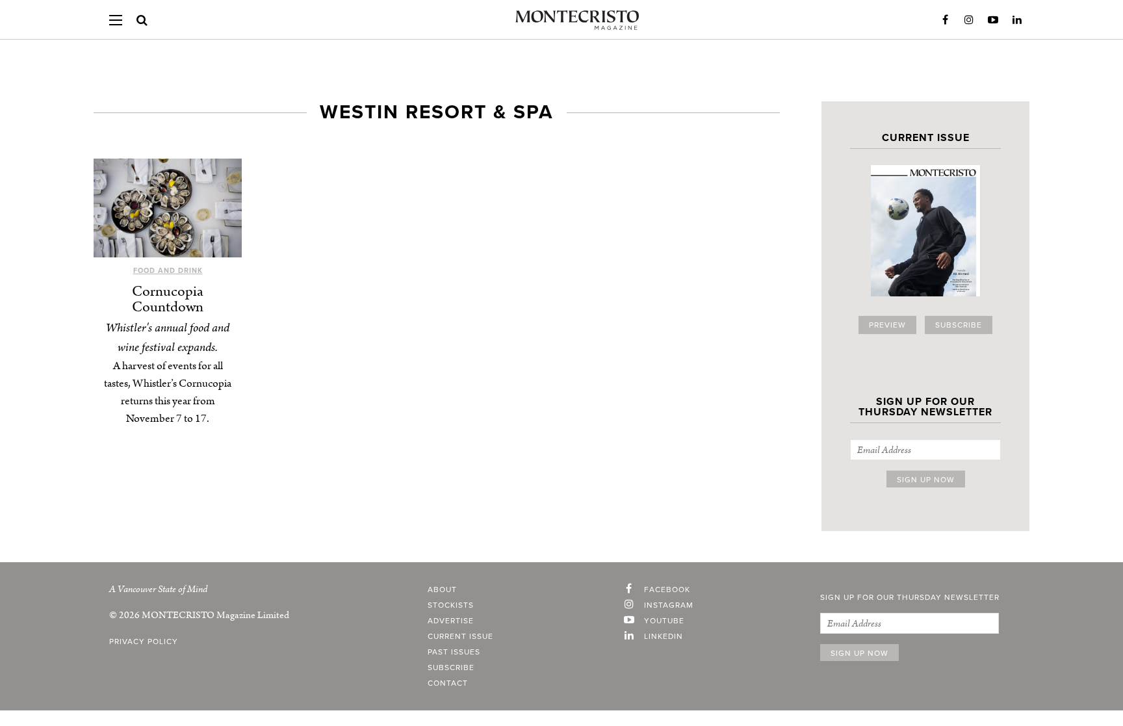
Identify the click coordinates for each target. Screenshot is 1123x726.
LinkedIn (1017, 20)
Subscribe (958, 325)
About (442, 589)
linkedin (663, 636)
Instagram (969, 20)
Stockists (451, 605)
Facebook (945, 20)
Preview (887, 325)
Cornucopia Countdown (167, 299)
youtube (664, 620)
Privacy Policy (143, 641)
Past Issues (454, 651)
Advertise (451, 620)
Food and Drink (168, 270)
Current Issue (460, 636)
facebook (667, 589)
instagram (668, 605)
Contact (448, 683)
